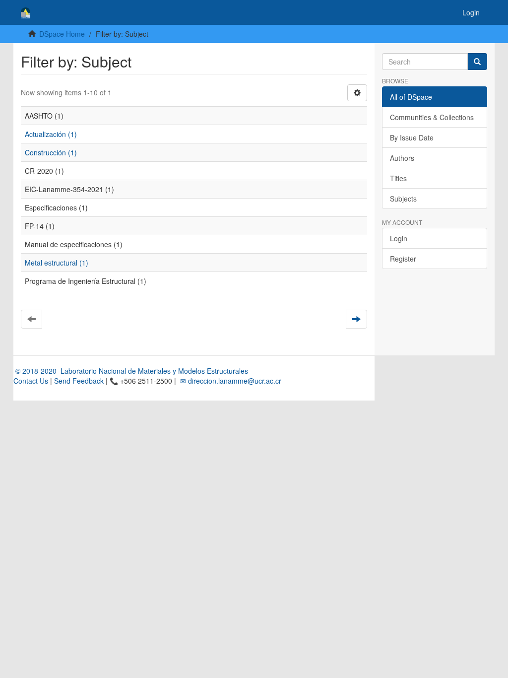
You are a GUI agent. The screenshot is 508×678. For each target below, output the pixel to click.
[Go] (477, 61)
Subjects (403, 198)
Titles (398, 178)
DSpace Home (62, 34)
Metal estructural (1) (56, 263)
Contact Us (30, 381)
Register (403, 259)
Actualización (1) (51, 134)
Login (398, 238)
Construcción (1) (51, 152)
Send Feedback (79, 381)
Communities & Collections (432, 117)
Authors (402, 158)
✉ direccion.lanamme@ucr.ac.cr (229, 381)
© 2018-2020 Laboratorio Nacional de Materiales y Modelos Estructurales (130, 371)
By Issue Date (412, 137)
